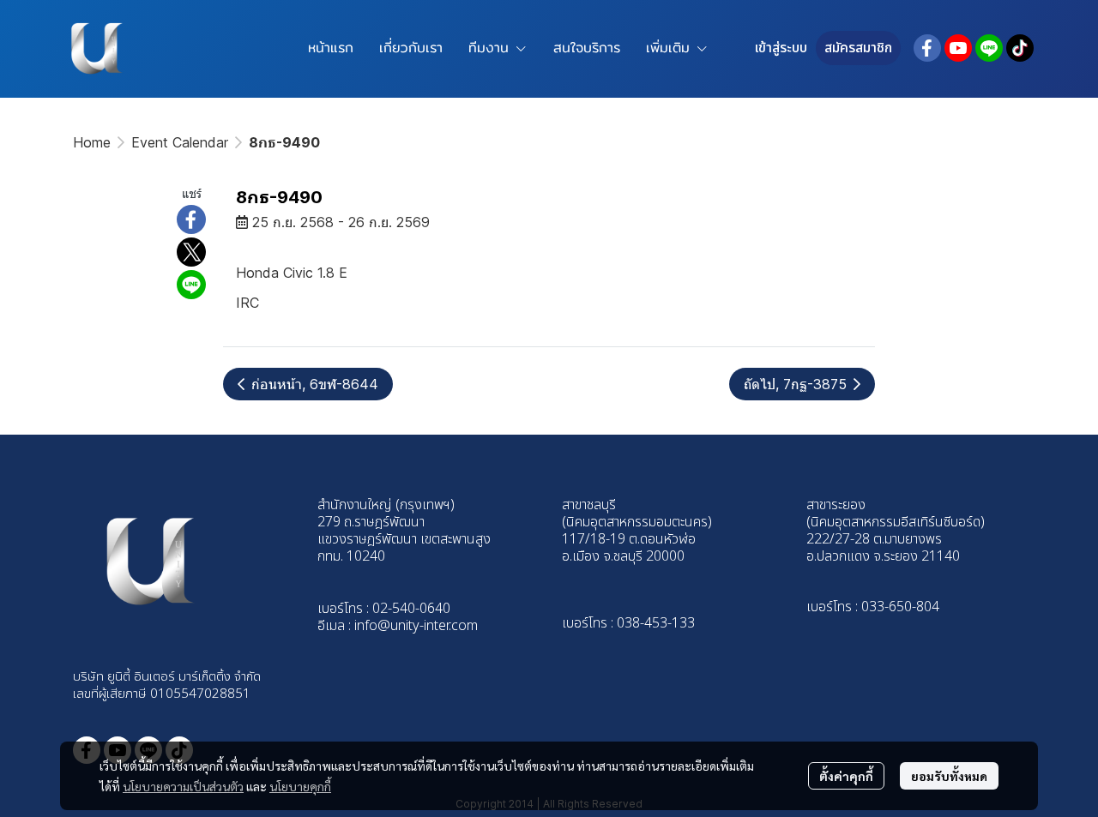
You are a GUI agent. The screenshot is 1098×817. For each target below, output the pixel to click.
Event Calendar (179, 142)
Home (92, 142)
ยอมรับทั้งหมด (949, 776)
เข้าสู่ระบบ (781, 48)
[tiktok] (1020, 48)
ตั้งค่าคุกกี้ (846, 776)
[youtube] (958, 48)
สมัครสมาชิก (858, 48)
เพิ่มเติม (671, 47)
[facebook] (927, 48)
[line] (989, 48)
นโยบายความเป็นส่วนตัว (183, 786)
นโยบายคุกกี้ (300, 786)
